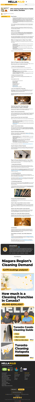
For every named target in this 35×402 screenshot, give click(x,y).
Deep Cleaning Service (5, 376)
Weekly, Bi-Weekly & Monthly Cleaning (7, 385)
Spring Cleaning (4, 384)
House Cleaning (4, 374)
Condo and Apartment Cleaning (6, 375)
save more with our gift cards (29, 240)
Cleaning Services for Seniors (6, 383)
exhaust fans (21, 177)
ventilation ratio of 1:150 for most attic (16, 170)
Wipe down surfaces (15, 123)
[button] (26, 1)
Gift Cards (15, 379)
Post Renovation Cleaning (5, 378)
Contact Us (16, 378)
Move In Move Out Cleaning (5, 377)
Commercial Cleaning (5, 382)
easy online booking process (24, 239)
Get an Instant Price (17, 374)
